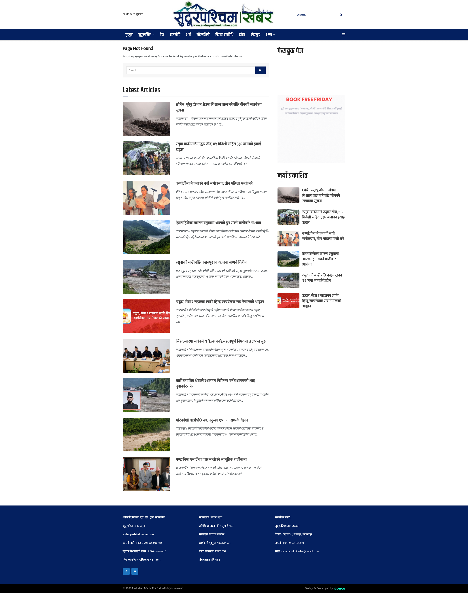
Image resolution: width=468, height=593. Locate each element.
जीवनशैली (203, 35)
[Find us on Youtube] (134, 571)
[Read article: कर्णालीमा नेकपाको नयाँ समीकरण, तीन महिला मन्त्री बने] (146, 198)
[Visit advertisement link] (311, 129)
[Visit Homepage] (223, 14)
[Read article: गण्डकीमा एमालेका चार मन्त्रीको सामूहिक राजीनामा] (146, 474)
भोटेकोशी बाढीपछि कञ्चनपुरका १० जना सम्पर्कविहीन (212, 420)
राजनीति (175, 35)
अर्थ (188, 35)
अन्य (269, 35)
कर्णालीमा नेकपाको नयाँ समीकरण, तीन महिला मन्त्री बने (214, 183)
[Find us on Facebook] (126, 571)
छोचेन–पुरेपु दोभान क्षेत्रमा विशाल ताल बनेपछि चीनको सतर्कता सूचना (218, 107)
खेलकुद (255, 35)
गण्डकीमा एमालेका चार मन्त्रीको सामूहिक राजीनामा (211, 459)
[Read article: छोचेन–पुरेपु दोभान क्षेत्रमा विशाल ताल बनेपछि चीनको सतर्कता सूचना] (146, 119)
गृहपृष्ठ (129, 35)
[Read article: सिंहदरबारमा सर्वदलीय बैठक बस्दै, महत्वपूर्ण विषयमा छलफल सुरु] (146, 356)
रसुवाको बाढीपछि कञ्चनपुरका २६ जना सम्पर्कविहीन (211, 262)
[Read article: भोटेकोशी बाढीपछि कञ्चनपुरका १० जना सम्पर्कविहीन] (146, 435)
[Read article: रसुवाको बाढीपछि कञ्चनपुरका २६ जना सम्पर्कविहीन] (146, 277)
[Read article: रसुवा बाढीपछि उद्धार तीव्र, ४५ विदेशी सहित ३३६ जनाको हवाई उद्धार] (146, 158)
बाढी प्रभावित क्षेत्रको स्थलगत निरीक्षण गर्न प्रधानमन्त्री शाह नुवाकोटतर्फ (215, 383)
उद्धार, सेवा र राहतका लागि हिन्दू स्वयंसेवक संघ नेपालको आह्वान (220, 302)
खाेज (242, 35)
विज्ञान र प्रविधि (224, 35)
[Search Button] (341, 14)
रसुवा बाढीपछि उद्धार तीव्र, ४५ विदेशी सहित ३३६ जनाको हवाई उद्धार (218, 147)
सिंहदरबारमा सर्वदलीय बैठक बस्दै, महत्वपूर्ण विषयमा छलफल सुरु (221, 341)
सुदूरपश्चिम (144, 35)
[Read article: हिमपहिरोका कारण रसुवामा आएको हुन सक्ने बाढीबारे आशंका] (146, 237)
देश (162, 35)
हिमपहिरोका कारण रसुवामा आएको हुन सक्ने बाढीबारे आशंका (218, 223)
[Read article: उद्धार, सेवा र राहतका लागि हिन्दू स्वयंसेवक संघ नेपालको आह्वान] (146, 316)
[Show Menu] (343, 34)
